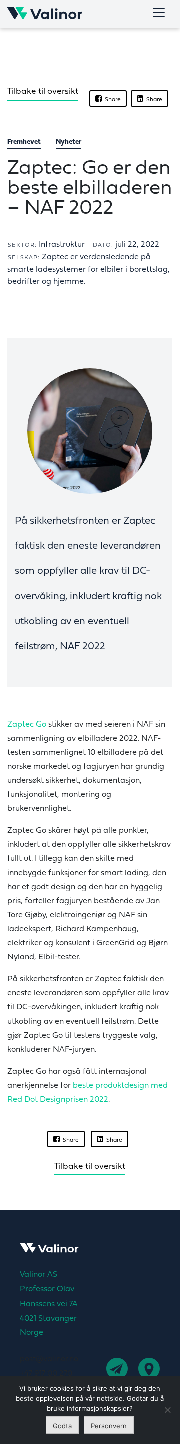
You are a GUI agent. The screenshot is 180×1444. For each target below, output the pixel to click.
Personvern (109, 1426)
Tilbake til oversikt (43, 91)
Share (111, 100)
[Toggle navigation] (159, 12)
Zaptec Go (27, 724)
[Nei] (167, 1410)
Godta (62, 1426)
